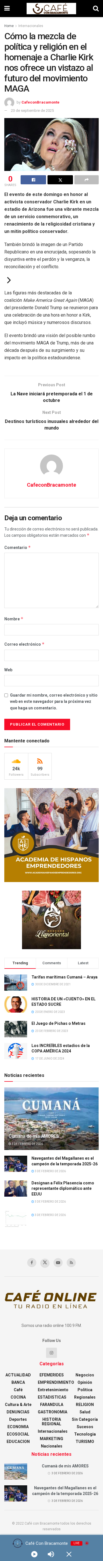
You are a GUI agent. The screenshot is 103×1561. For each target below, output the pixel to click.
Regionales (85, 1397)
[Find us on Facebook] (31, 1262)
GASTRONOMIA (52, 1412)
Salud (85, 1412)
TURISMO (85, 1441)
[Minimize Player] (69, 1554)
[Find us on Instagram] (51, 1353)
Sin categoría (85, 1419)
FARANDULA (51, 1404)
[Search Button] (96, 8)
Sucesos (85, 1426)
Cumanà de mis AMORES (34, 1136)
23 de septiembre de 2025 (32, 110)
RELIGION (85, 1404)
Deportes (18, 1419)
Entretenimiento (53, 1389)
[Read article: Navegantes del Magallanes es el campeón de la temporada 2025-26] (15, 1164)
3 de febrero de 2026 (27, 1143)
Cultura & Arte (18, 1404)
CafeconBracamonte (40, 102)
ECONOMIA (18, 1426)
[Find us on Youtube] (58, 1262)
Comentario (17, 547)
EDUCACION (18, 1441)
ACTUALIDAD (18, 1375)
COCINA (18, 1397)
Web (8, 670)
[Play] (34, 1554)
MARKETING (51, 1438)
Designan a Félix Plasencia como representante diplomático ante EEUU (62, 1188)
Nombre (13, 618)
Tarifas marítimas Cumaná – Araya (64, 977)
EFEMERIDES (51, 1375)
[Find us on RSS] (71, 1262)
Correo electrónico (24, 644)
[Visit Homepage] (51, 8)
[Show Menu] (7, 8)
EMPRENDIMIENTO (56, 1382)
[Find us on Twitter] (44, 1263)
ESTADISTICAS (52, 1397)
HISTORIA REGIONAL (51, 1421)
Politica (85, 1389)
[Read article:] (15, 1219)
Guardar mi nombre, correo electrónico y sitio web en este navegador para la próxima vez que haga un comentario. (54, 701)
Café (18, 1389)
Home (9, 26)
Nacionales (51, 1446)
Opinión (85, 1382)
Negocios (85, 1375)
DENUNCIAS (18, 1412)
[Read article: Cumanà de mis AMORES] (51, 1121)
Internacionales (30, 26)
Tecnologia (85, 1434)
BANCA (18, 1382)
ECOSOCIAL (18, 1434)
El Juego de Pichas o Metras (58, 1023)
